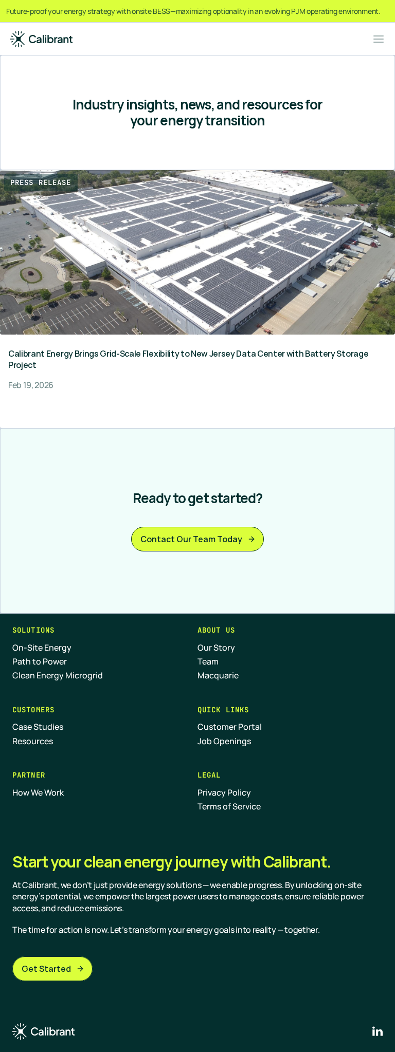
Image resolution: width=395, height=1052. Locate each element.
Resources (32, 741)
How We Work (38, 792)
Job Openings (224, 741)
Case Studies (37, 726)
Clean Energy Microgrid (57, 675)
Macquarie (218, 675)
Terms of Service (229, 806)
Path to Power (39, 661)
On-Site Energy (41, 647)
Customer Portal (230, 726)
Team (208, 661)
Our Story (216, 647)
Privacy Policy (224, 792)
